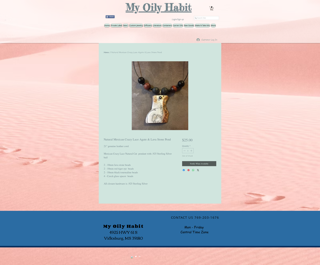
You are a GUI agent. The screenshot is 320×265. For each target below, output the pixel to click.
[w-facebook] (132, 257)
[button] (211, 8)
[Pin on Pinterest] (188, 170)
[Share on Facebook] (183, 170)
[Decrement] (184, 150)
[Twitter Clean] (136, 256)
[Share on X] (198, 170)
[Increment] (191, 150)
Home (106, 52)
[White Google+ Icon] (140, 256)
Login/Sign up (178, 19)
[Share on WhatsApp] (193, 170)
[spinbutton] (188, 150)
